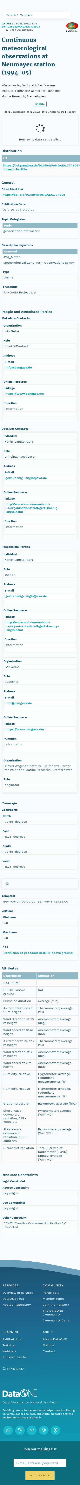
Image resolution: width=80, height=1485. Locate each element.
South (7, 846)
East (6, 831)
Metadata (26, 15)
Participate (51, 1292)
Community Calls (56, 1320)
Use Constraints (14, 1202)
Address (9, 355)
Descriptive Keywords (17, 245)
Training (8, 1345)
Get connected (40, 1475)
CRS (5, 947)
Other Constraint (15, 1217)
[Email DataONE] (32, 1430)
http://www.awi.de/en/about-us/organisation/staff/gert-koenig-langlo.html (32, 508)
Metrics (48, 1345)
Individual (10, 436)
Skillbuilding (12, 1339)
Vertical (7, 911)
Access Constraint (16, 1187)
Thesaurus (10, 287)
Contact (49, 1351)
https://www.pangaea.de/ (24, 393)
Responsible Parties (16, 547)
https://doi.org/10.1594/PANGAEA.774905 (34, 194)
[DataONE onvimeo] (20, 1430)
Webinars (9, 1351)
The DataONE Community (53, 1312)
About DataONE (55, 1339)
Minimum (9, 917)
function (10, 403)
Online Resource (15, 382)
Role (6, 340)
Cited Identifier (12, 189)
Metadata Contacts (16, 318)
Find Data (15, 1369)
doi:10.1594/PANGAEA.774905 (21, 26)
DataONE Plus (13, 1298)
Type (6, 272)
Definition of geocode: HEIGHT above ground (38, 953)
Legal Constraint (13, 1181)
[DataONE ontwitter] (8, 1430)
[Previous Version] (7, 30)
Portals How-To (14, 1357)
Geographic (10, 809)
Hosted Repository (17, 1304)
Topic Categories (13, 219)
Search (11, 15)
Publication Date (14, 204)
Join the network (56, 1304)
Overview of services (18, 1292)
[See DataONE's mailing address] (55, 1430)
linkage (9, 388)
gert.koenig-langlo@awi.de (26, 478)
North (7, 816)
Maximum (10, 932)
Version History (22, 30)
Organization (12, 325)
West (6, 861)
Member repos (53, 1298)
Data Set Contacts (15, 428)
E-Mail (9, 362)
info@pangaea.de (18, 367)
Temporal (8, 896)
